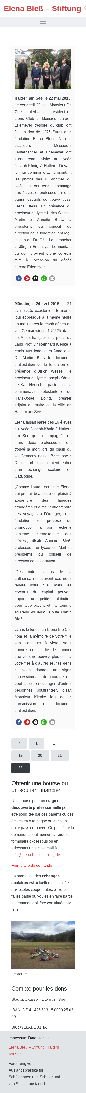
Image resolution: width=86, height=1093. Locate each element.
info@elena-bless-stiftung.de (35, 855)
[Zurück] (19, 743)
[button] (43, 22)
